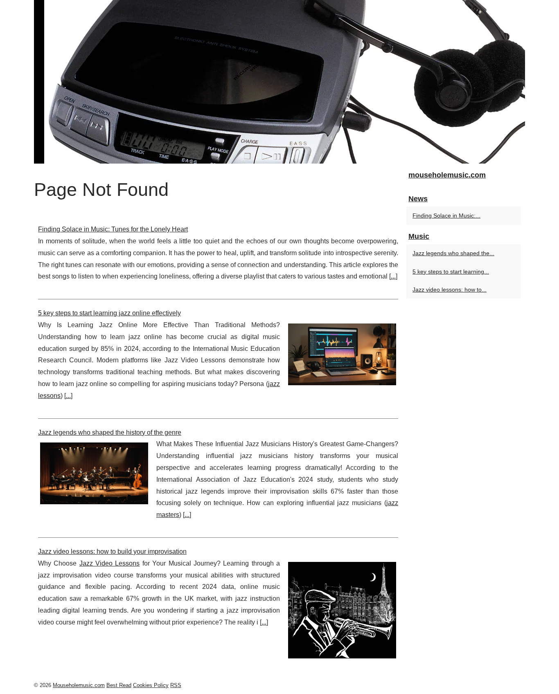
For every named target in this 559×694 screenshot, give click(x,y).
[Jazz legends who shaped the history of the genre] (94, 472)
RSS (175, 685)
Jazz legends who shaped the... (453, 253)
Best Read (118, 685)
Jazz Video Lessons (109, 563)
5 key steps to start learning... (450, 271)
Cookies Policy (151, 685)
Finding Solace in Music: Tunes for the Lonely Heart (113, 229)
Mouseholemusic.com (79, 685)
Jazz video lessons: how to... (449, 289)
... (393, 276)
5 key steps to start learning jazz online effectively (109, 313)
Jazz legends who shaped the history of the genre (109, 432)
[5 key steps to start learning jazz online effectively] (342, 353)
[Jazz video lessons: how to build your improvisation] (342, 609)
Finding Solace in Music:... (446, 215)
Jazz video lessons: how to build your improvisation (112, 551)
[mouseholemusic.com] (279, 82)
